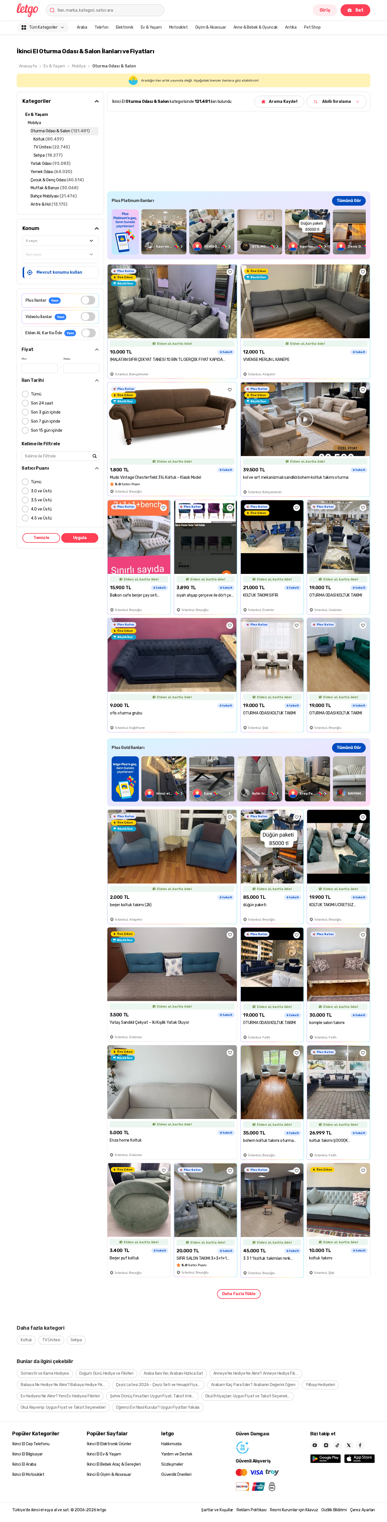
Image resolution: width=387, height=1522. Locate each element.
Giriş (325, 10)
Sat (359, 10)
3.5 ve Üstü (41, 500)
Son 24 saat (42, 403)
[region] (239, 232)
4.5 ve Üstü (41, 518)
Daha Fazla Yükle (239, 1293)
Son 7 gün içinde (45, 421)
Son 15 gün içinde (46, 430)
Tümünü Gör (349, 200)
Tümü (36, 394)
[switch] (88, 300)
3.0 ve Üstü (41, 491)
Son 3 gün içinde (46, 412)
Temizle (41, 537)
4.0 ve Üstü (41, 509)
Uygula (80, 537)
